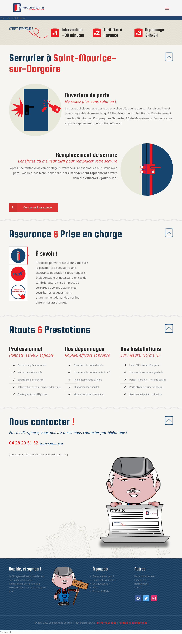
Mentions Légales (106, 622)
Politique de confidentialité (133, 622)
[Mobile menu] (167, 8)
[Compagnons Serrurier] (28, 8)
